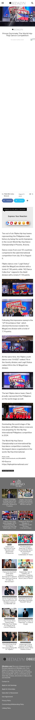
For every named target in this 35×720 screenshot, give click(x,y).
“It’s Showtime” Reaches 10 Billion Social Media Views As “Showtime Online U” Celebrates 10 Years (25, 551)
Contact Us (5, 681)
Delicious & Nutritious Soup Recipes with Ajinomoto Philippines (9, 550)
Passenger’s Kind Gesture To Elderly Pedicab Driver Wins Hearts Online (25, 647)
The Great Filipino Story (17, 40)
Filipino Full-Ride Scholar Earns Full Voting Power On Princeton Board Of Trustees (9, 503)
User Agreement (7, 696)
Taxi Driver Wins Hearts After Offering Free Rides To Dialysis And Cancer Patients (9, 624)
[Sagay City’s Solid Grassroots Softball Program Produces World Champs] (25, 493)
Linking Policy (6, 708)
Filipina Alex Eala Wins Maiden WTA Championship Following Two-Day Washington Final (9, 525)
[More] (27, 201)
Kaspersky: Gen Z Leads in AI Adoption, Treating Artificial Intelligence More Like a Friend (25, 575)
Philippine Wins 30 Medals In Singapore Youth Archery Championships (25, 525)
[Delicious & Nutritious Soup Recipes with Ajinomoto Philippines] (9, 538)
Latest (9, 544)
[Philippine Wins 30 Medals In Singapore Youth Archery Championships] (25, 515)
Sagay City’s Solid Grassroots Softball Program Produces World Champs (26, 502)
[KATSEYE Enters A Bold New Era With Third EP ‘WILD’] (25, 590)
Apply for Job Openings (9, 685)
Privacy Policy (6, 700)
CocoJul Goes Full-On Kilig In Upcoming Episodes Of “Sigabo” (9, 647)
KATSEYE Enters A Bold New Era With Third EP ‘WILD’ (26, 600)
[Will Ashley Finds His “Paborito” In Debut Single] (25, 612)
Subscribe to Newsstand (10, 693)
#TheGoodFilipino (9, 618)
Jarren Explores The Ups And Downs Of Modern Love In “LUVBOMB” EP (9, 601)
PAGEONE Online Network (9, 195)
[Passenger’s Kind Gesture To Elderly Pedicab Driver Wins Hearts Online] (25, 636)
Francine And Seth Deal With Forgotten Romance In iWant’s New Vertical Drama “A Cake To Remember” (9, 576)
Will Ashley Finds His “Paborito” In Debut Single (25, 622)
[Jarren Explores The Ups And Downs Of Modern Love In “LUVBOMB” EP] (9, 590)
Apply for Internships (8, 689)
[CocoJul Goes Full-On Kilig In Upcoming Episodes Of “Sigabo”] (9, 636)
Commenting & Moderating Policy (13, 704)
